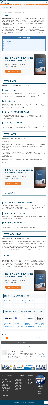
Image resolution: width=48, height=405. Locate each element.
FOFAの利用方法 (7, 43)
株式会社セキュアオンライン (14, 353)
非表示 (28, 37)
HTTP (14, 95)
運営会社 (39, 393)
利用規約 (39, 391)
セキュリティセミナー (6, 392)
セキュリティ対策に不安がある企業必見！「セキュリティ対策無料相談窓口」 (25, 337)
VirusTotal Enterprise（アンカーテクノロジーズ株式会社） (19, 325)
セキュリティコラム (5, 390)
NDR (36, 306)
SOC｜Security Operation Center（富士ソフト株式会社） (8, 325)
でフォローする (13, 346)
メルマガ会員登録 (5, 395)
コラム (5, 334)
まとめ (5, 48)
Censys (37, 300)
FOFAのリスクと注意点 (8, 46)
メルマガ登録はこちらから (13, 71)
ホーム (3, 377)
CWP (16, 306)
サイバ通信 (4, 393)
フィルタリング (28, 306)
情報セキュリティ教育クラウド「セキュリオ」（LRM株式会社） (29, 325)
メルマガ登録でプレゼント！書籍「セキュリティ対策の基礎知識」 (26, 4)
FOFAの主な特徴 (7, 41)
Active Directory (7, 306)
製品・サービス (5, 379)
